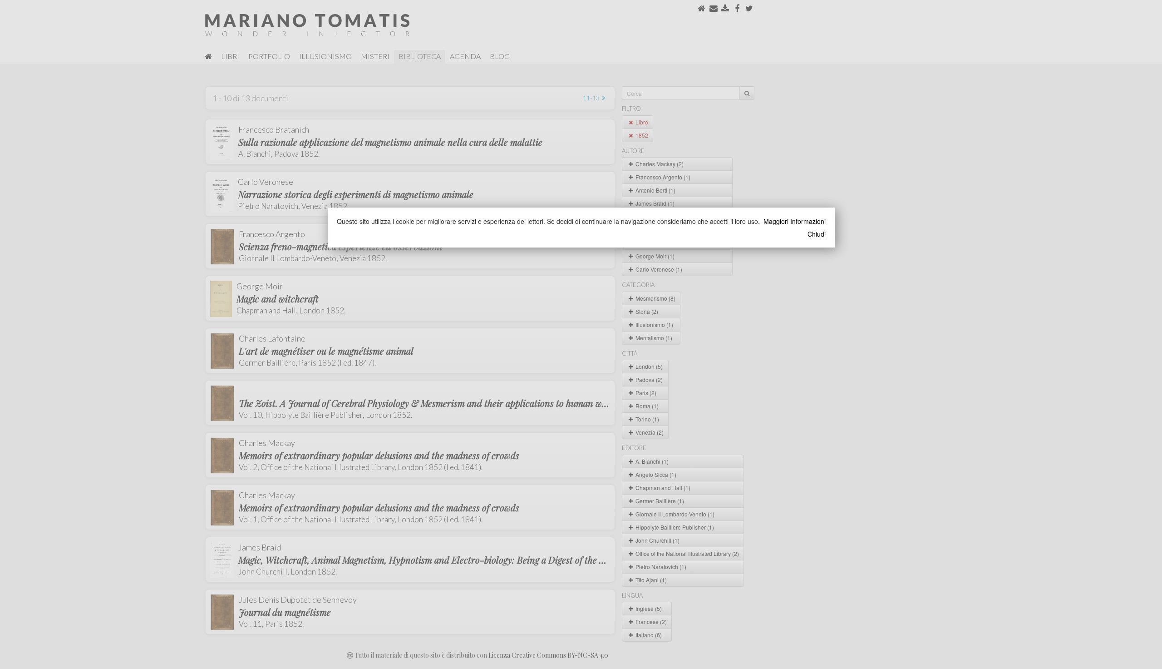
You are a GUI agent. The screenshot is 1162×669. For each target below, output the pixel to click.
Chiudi (816, 233)
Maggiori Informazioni (794, 221)
